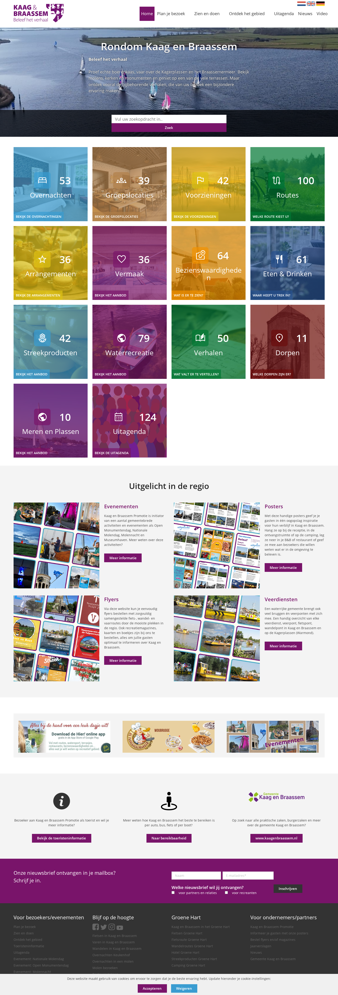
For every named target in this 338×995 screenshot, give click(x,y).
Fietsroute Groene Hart (189, 939)
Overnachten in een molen (113, 961)
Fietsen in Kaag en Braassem (114, 936)
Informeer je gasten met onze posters (279, 933)
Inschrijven (288, 888)
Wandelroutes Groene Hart (192, 946)
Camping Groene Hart (188, 965)
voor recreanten (244, 893)
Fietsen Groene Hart (187, 933)
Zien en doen (24, 933)
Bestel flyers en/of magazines (272, 939)
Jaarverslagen (260, 946)
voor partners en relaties (198, 893)
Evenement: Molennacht (32, 972)
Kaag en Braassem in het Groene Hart (201, 927)
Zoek (169, 127)
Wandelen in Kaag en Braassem (116, 948)
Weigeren (184, 988)
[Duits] (320, 3)
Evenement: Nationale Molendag (39, 959)
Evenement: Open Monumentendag (41, 965)
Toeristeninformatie (29, 946)
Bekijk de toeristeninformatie (61, 838)
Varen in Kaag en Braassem (113, 942)
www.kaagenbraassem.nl (276, 838)
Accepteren (152, 988)
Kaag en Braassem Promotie (272, 927)
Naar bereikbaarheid (169, 838)
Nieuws (256, 952)
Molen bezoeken (105, 968)
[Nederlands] (301, 3)
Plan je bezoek (25, 927)
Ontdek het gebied (28, 939)
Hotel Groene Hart (185, 952)
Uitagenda (21, 952)
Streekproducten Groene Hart (194, 959)
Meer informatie (123, 558)
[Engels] (311, 3)
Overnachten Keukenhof (111, 955)
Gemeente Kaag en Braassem (273, 959)
